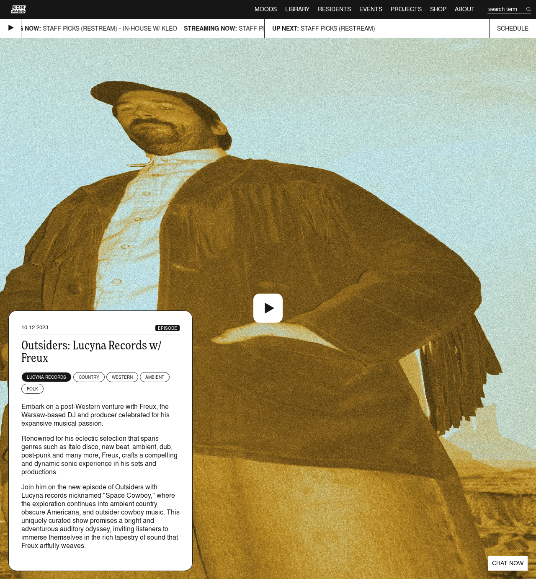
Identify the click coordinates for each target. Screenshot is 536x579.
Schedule (512, 28)
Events (370, 9)
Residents (334, 9)
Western (122, 377)
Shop (438, 9)
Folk (32, 389)
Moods (266, 9)
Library (297, 9)
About (465, 9)
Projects (406, 9)
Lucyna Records (46, 377)
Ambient (154, 377)
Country (89, 377)
